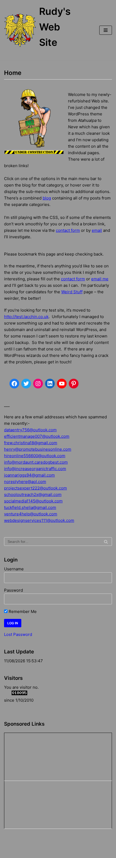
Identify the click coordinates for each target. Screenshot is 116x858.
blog (47, 198)
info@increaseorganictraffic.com (35, 468)
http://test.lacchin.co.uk (26, 316)
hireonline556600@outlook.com (34, 455)
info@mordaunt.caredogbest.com (36, 462)
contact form (68, 230)
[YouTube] (62, 383)
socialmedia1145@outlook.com (33, 501)
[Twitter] (26, 383)
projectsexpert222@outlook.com (35, 488)
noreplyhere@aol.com (25, 481)
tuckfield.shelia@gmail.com (30, 507)
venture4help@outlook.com (30, 513)
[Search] (106, 541)
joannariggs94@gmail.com (29, 475)
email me (99, 278)
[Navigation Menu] (105, 30)
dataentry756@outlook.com (30, 429)
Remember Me (22, 611)
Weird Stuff (72, 291)
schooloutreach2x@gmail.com (33, 494)
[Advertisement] (31, 756)
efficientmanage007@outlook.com (36, 436)
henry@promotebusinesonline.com (37, 449)
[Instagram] (38, 383)
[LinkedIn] (50, 383)
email (97, 230)
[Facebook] (14, 383)
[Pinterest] (74, 383)
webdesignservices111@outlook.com (39, 520)
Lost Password (18, 634)
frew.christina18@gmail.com (30, 442)
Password (13, 590)
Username (14, 568)
